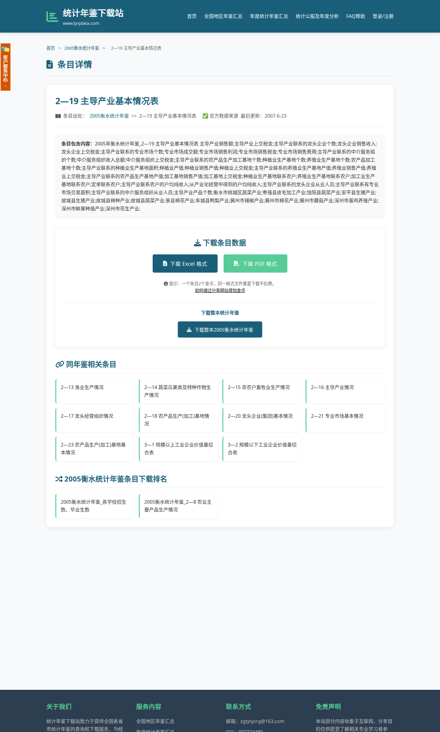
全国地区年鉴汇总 (223, 16)
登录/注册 (383, 16)
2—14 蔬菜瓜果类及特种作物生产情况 (177, 391)
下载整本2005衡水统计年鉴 (224, 329)
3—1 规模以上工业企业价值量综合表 (178, 448)
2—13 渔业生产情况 (82, 387)
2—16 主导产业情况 (332, 387)
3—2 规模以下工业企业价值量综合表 (262, 448)
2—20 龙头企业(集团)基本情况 (260, 416)
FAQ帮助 (355, 16)
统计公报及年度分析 (317, 16)
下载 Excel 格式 (188, 263)
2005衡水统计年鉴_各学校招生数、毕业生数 (93, 506)
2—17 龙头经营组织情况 (87, 416)
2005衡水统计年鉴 (81, 48)
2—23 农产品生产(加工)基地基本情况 (93, 448)
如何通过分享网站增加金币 (220, 290)
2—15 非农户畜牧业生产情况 (259, 387)
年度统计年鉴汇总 (269, 16)
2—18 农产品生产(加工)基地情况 (176, 420)
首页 (192, 16)
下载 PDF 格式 (259, 263)
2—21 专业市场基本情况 (337, 416)
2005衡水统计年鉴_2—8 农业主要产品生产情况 (178, 506)
